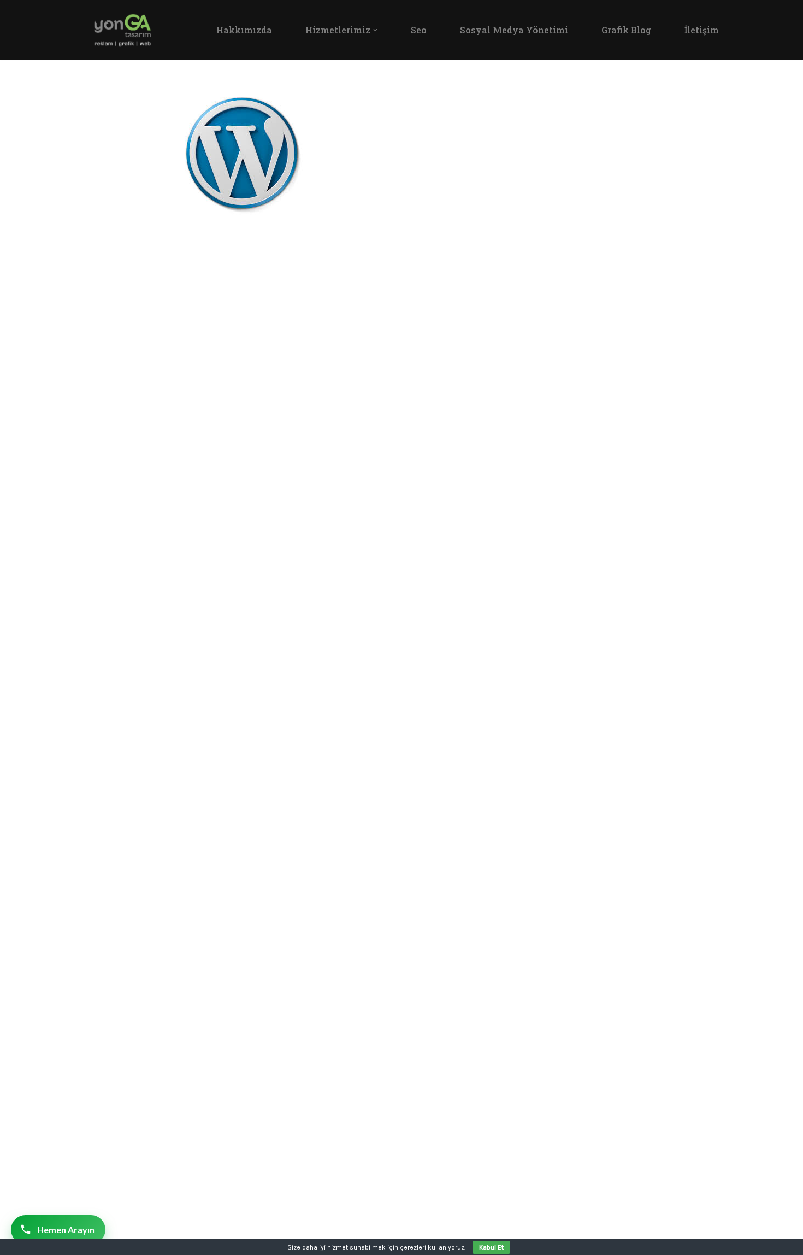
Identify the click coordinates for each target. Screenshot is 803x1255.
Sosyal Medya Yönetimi (514, 30)
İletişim (701, 30)
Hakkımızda (244, 30)
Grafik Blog (626, 30)
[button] (375, 30)
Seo (419, 30)
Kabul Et (491, 1247)
